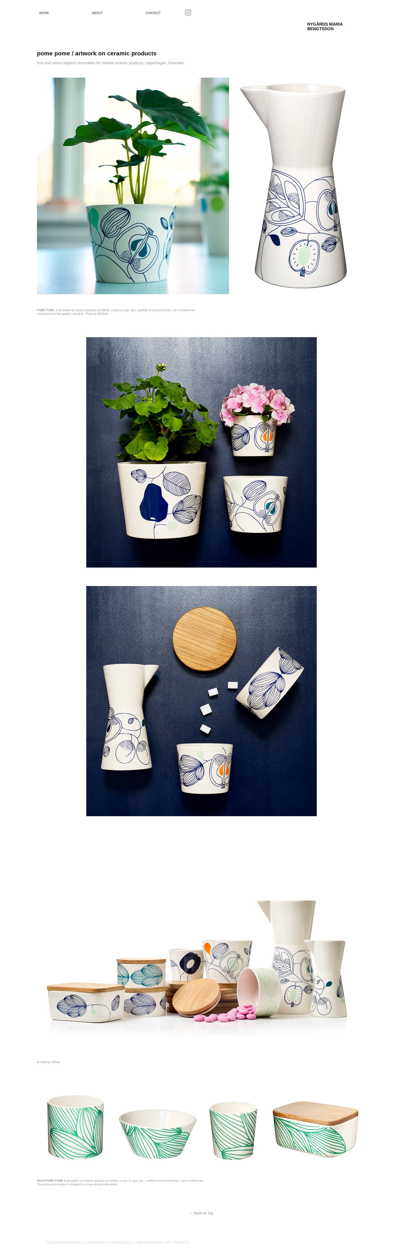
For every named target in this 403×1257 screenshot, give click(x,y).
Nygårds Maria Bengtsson (325, 26)
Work (44, 13)
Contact (153, 13)
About (97, 13)
